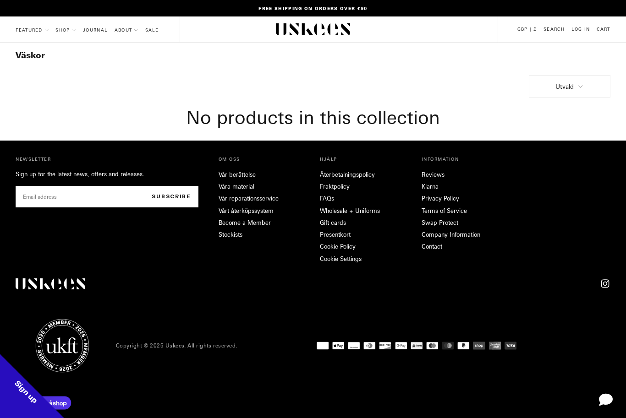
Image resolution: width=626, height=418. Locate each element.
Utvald (564, 86)
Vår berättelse (237, 174)
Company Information (451, 234)
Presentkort (335, 234)
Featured (29, 30)
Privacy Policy (440, 198)
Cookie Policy (338, 246)
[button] (527, 29)
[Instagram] (605, 283)
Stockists (230, 234)
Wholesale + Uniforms (350, 210)
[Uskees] (50, 284)
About (123, 30)
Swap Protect (440, 222)
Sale (152, 30)
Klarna (430, 186)
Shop (62, 30)
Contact (432, 246)
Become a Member (245, 222)
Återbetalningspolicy (347, 174)
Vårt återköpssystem (246, 210)
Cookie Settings (341, 258)
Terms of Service (444, 210)
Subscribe (171, 196)
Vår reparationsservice (249, 198)
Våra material (236, 186)
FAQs (327, 198)
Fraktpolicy (335, 186)
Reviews (433, 174)
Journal (95, 30)
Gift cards (333, 222)
